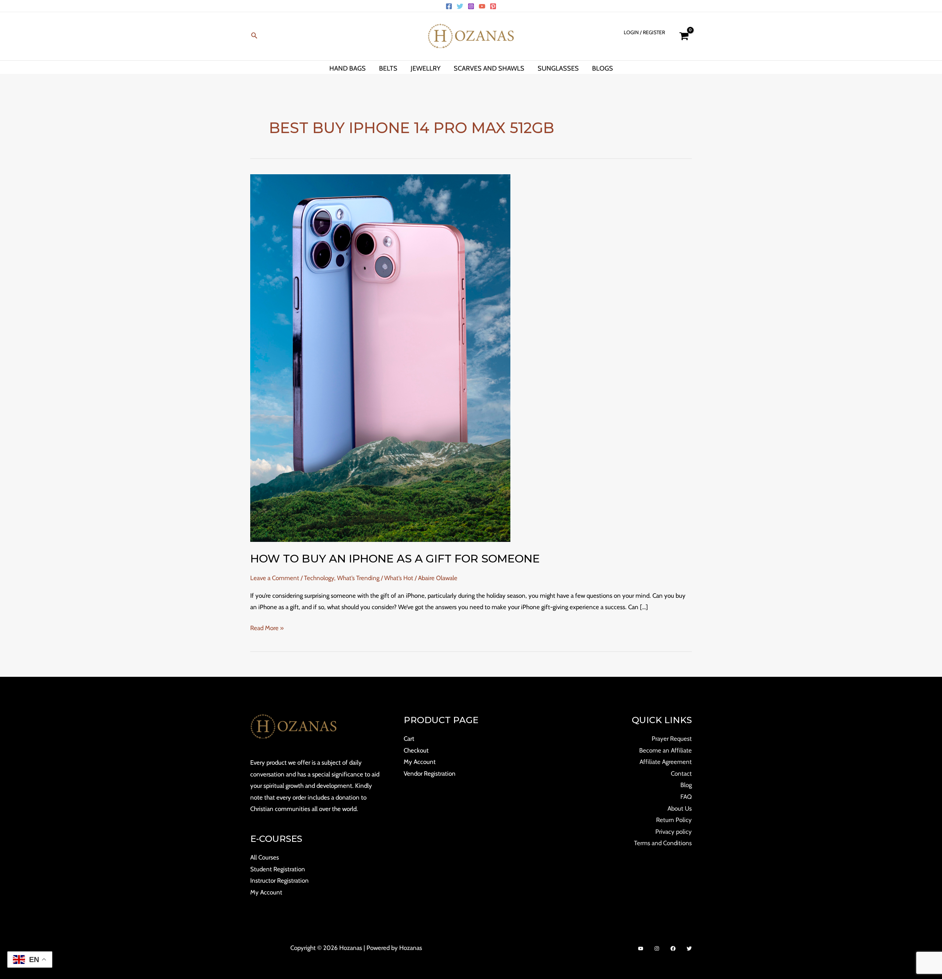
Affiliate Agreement (666, 761)
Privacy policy (673, 831)
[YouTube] (482, 6)
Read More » (267, 627)
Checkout (416, 750)
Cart (409, 738)
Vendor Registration (430, 773)
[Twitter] (460, 6)
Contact (681, 773)
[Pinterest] (493, 6)
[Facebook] (449, 6)
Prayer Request (672, 738)
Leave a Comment (274, 578)
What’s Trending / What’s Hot (375, 578)
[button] (254, 36)
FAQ (686, 796)
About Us (679, 808)
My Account (266, 892)
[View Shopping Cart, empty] (684, 36)
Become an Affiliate (665, 750)
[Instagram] (471, 6)
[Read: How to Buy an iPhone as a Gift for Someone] (380, 357)
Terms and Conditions (663, 843)
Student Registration (277, 869)
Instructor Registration (279, 880)
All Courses (264, 857)
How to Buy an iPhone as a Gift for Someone (395, 558)
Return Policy (674, 819)
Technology (319, 578)
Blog (686, 785)
